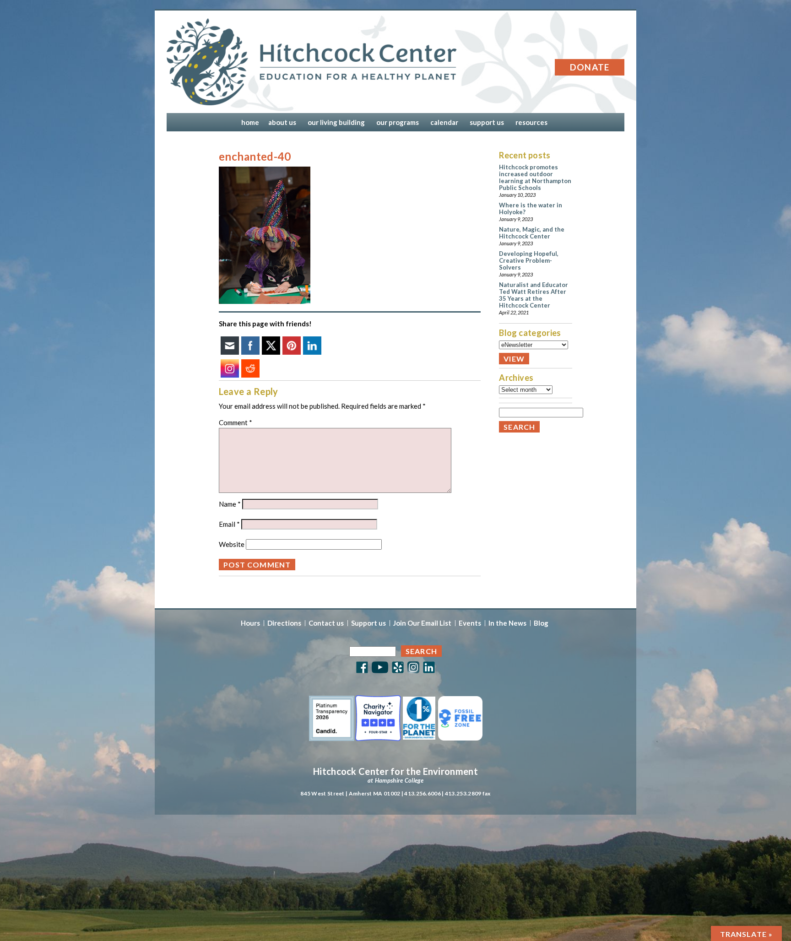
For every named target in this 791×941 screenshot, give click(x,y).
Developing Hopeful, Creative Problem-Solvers (528, 260)
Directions (284, 623)
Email (229, 524)
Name (230, 504)
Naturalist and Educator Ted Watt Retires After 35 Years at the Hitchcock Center (533, 295)
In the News (507, 623)
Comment (235, 422)
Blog (541, 623)
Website (231, 544)
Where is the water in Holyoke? (530, 208)
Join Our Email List (422, 623)
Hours (250, 623)
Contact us (326, 623)
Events (470, 623)
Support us (368, 623)
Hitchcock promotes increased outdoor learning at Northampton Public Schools (535, 177)
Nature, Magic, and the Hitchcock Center (531, 233)
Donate (590, 67)
